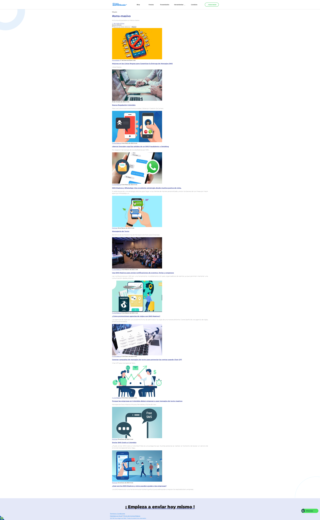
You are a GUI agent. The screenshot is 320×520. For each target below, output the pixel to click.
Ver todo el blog (118, 23)
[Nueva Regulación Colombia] (137, 100)
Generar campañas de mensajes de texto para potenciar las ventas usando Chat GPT (147, 360)
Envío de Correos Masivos (132, 516)
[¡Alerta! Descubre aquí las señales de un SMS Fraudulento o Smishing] (137, 141)
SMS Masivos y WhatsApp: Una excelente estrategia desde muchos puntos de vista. (146, 188)
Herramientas (178, 4)
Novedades (116, 60)
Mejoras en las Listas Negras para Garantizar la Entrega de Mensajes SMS (142, 64)
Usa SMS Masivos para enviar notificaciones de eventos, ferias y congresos (143, 273)
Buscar (134, 27)
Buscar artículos (117, 25)
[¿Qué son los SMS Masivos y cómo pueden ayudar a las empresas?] (137, 481)
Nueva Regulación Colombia (123, 105)
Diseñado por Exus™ (116, 516)
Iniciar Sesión (212, 4)
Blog (138, 4)
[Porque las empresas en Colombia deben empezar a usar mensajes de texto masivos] (137, 396)
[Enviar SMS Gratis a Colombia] (137, 438)
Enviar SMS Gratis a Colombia (124, 443)
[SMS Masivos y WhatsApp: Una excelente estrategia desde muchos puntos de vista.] (137, 183)
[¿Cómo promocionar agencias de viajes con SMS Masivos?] (137, 311)
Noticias (114, 228)
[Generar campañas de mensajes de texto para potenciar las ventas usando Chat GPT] (137, 355)
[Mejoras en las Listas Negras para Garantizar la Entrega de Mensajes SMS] (137, 59)
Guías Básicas (116, 143)
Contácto (194, 4)
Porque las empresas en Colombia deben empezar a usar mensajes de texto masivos (147, 401)
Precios (151, 4)
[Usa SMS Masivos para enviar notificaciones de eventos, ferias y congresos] (137, 268)
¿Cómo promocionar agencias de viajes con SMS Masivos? (136, 316)
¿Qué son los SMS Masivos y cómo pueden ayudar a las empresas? (139, 486)
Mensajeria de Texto (120, 231)
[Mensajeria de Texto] (137, 226)
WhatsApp (309, 511)
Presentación (164, 4)
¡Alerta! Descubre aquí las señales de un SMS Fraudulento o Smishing (140, 146)
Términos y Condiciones (117, 513)
